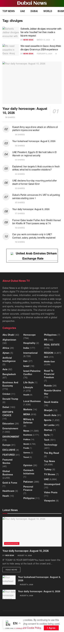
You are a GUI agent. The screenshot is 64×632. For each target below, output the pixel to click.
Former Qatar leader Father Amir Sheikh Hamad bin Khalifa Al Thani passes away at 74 (36, 221)
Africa (5, 347)
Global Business (7, 472)
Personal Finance (28, 488)
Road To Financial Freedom (49, 374)
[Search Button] (60, 3)
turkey (48, 469)
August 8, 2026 (26, 595)
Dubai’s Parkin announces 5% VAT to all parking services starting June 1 (36, 196)
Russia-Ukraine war (52, 392)
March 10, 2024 (43, 40)
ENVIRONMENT (10, 436)
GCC (46, 356)
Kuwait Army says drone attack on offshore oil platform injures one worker (35, 128)
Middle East (49, 361)
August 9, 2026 (26, 584)
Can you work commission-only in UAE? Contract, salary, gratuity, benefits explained (33, 236)
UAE (22, 11)
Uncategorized (52, 484)
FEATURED (8, 454)
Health (26, 394)
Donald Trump (10, 398)
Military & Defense (28, 420)
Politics (26, 439)
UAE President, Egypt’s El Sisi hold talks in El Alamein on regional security (34, 153)
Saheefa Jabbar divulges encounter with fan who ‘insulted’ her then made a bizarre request (41, 32)
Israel (26, 366)
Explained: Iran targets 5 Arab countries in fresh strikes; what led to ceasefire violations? (36, 168)
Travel (26, 457)
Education (8, 423)
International (30, 352)
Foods (26, 447)
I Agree (51, 627)
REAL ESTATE (52, 344)
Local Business (32, 401)
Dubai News (32, 3)
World (47, 11)
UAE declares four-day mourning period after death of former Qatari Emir (34, 182)
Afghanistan (9, 339)
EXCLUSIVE (8, 449)
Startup (48, 429)
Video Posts (50, 492)
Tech (46, 439)
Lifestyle (28, 387)
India (26, 347)
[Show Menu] (3, 3)
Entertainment (10, 428)
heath (5, 495)
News (26, 430)
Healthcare (8, 490)
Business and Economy (10, 384)
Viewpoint (49, 500)
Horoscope (29, 334)
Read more (13, 569)
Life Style (28, 382)
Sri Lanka (49, 425)
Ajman (6, 352)
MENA (26, 414)
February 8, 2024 (44, 53)
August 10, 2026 (24, 555)
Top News (8, 11)
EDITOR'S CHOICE (7, 413)
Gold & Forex (9, 482)
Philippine (29, 498)
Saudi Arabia (51, 402)
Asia (4, 369)
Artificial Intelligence (9, 359)
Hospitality (29, 343)
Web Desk (9, 555)
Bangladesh (9, 374)
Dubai (34, 11)
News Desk (28, 40)
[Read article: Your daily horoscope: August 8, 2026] (9, 594)
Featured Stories (7, 461)
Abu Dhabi (8, 334)
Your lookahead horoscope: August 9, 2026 (33, 141)
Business (27, 434)
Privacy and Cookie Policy (27, 627)
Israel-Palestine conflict (32, 372)
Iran (25, 361)
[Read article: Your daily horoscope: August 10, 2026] (32, 83)
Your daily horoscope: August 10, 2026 (24, 110)
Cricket (6, 393)
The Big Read (51, 452)
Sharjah (48, 410)
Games (26, 452)
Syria (47, 434)
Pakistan (28, 481)
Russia (48, 385)
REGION (48, 352)
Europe (6, 444)
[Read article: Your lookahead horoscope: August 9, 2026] (9, 580)
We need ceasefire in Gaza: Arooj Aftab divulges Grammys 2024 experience (41, 47)
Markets (27, 409)
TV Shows (49, 474)
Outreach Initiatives (28, 471)
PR (45, 339)
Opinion (27, 465)
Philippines (50, 334)
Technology (50, 444)
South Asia (50, 415)
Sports (47, 420)
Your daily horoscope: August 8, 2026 (31, 209)
